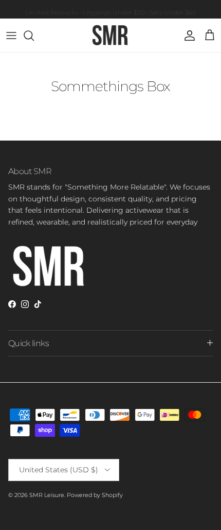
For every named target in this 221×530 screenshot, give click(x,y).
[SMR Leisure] (110, 35)
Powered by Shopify (95, 495)
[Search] (34, 35)
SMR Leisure (46, 495)
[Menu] (11, 35)
